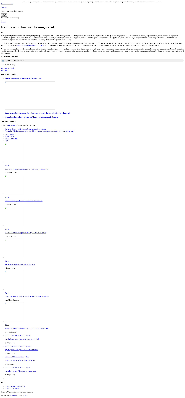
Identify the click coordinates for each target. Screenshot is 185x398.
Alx (26, 395)
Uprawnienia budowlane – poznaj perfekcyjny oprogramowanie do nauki (31, 117)
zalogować (12, 125)
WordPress (13, 395)
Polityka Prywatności (12, 388)
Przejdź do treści (7, 4)
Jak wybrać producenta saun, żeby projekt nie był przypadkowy (27, 169)
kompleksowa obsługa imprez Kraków (30, 45)
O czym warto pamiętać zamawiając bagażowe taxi (23, 78)
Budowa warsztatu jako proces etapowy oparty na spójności (25, 233)
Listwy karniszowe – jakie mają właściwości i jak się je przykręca (27, 296)
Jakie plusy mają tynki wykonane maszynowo (20, 371)
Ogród (3, 22)
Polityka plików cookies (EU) (15, 386)
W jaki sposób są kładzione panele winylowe (20, 265)
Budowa (28, 346)
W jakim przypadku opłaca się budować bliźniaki (21, 350)
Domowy (4, 7)
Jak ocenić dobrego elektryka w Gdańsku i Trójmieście (23, 201)
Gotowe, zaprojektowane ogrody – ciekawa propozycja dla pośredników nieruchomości (37, 113)
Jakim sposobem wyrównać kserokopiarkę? (20, 360)
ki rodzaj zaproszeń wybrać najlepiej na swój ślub (22, 339)
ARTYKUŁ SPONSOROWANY (14, 335)
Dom (27, 357)
